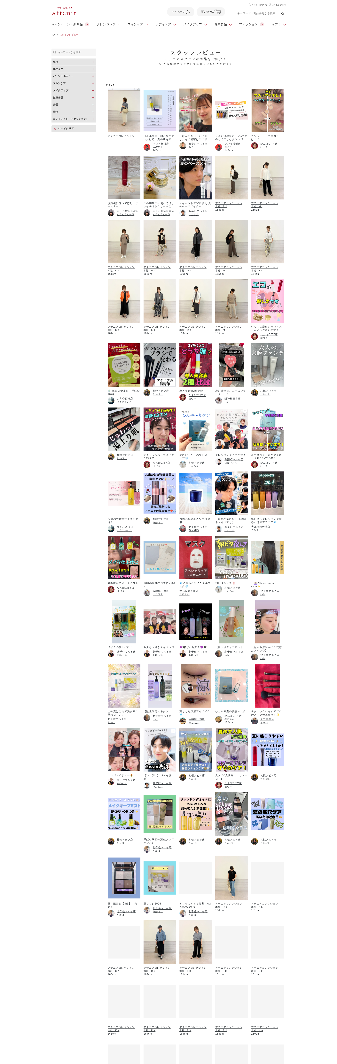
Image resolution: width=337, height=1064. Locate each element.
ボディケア (163, 24)
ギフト (276, 24)
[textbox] (261, 14)
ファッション (248, 24)
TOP (53, 34)
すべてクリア (66, 128)
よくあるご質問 (279, 5)
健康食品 (220, 24)
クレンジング (106, 24)
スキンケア (135, 24)
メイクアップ (192, 24)
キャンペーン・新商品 (67, 24)
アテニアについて (259, 5)
